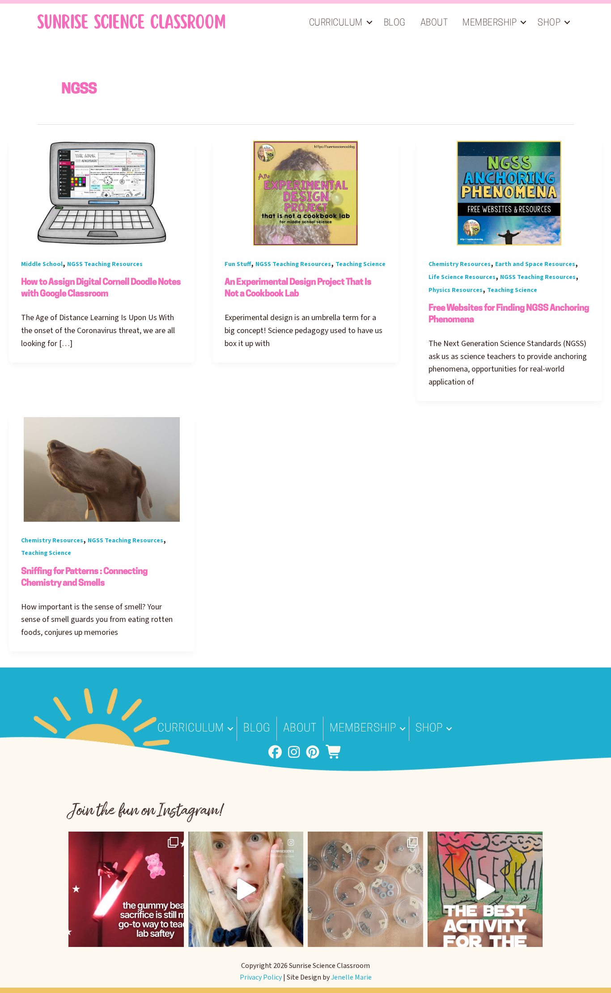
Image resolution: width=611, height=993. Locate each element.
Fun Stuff (238, 264)
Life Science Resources (462, 277)
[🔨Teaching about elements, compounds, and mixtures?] (365, 889)
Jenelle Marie (351, 977)
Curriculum (336, 23)
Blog (395, 23)
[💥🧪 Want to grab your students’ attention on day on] (126, 889)
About (434, 23)
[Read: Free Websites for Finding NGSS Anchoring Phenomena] (509, 193)
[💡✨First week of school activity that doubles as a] (485, 889)
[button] (369, 22)
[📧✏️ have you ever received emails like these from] (246, 889)
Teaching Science (360, 264)
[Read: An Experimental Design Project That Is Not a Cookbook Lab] (305, 193)
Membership (489, 23)
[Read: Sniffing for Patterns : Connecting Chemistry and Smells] (102, 468)
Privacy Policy (261, 977)
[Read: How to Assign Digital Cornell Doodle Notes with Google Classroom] (102, 193)
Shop (549, 23)
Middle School (42, 264)
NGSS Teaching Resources (105, 264)
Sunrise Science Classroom (131, 22)
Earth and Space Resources (535, 264)
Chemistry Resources (460, 264)
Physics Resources (456, 290)
